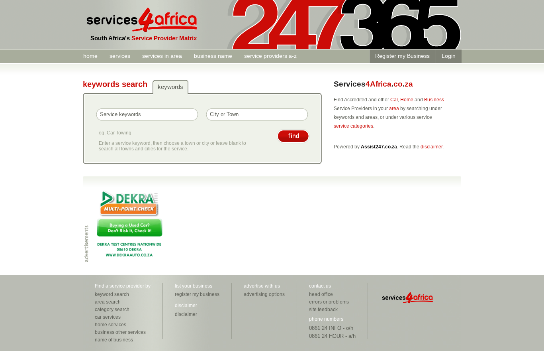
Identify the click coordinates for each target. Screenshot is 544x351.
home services (110, 324)
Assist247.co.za (379, 147)
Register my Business (402, 56)
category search (112, 309)
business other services (120, 332)
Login (449, 56)
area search (108, 302)
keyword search (112, 294)
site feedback (323, 309)
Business (434, 100)
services (120, 56)
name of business (114, 340)
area (394, 108)
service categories (353, 126)
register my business (197, 294)
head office (321, 294)
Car (394, 100)
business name (213, 56)
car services (108, 317)
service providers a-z (270, 56)
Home (406, 100)
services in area (162, 56)
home (90, 56)
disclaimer (431, 147)
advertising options (264, 294)
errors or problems (329, 302)
